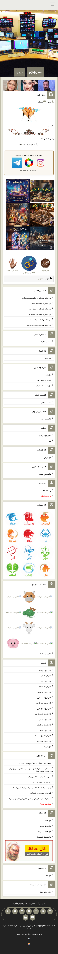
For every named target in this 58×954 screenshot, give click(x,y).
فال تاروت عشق (45, 730)
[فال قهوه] (42, 215)
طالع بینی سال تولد (44, 654)
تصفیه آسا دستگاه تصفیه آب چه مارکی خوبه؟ (35, 763)
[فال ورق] (18, 239)
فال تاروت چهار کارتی (43, 703)
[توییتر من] (15, 911)
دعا (22, 144)
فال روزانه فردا (45, 892)
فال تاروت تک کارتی (44, 692)
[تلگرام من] (43, 911)
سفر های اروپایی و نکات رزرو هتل (39, 777)
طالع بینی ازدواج (45, 419)
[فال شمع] (18, 215)
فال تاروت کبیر (45, 676)
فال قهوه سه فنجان (44, 380)
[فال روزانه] (18, 191)
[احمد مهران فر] (46, 86)
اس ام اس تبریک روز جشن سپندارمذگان (36, 298)
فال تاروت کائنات (45, 687)
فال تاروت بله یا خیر (44, 741)
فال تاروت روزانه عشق (43, 736)
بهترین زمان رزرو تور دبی (42, 782)
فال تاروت (47, 746)
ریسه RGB (47, 490)
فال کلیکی (47, 457)
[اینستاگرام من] (29, 911)
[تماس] (22, 911)
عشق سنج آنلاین (45, 474)
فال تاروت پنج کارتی (44, 708)
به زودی (35, 72)
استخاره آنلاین (46, 342)
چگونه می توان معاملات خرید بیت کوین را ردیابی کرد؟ (32, 787)
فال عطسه (47, 875)
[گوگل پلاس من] (8, 911)
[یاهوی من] (50, 911)
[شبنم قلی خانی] (12, 86)
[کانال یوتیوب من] (32, 917)
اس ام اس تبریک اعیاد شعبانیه (40, 314)
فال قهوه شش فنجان (43, 386)
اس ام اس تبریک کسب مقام (41, 303)
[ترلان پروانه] (29, 86)
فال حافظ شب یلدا (44, 831)
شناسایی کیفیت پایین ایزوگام (40, 793)
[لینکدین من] (25, 917)
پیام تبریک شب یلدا (44, 837)
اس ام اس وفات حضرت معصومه (39, 320)
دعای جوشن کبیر (45, 435)
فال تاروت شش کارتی (43, 714)
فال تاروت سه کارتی (44, 697)
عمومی (40, 278)
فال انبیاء (48, 358)
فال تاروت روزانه (45, 670)
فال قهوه (48, 375)
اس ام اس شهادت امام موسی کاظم (39, 325)
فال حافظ (48, 820)
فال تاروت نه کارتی (44, 719)
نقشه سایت (20, 934)
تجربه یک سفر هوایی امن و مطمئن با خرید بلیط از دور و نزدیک (29, 798)
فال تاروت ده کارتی (44, 725)
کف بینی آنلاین (46, 402)
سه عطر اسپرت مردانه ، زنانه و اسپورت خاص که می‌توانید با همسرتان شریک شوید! (31, 770)
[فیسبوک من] (36, 911)
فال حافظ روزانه (45, 826)
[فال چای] (42, 239)
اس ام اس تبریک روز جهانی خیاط (40, 309)
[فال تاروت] (42, 191)
